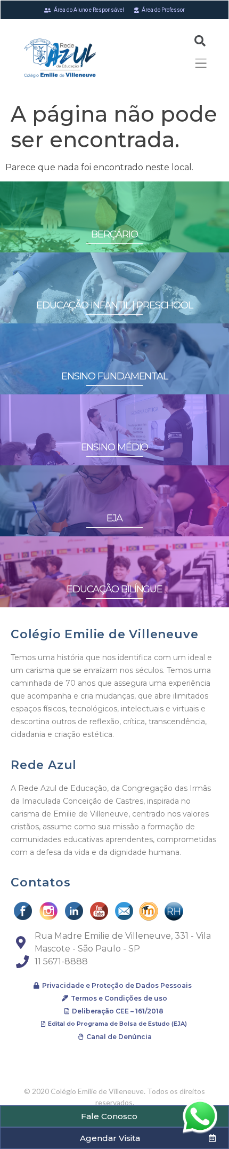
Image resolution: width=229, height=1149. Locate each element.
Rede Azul (44, 765)
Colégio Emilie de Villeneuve (104, 634)
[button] (114, 1116)
